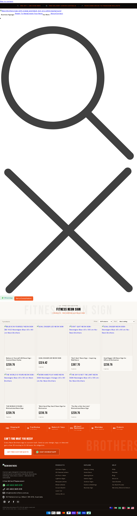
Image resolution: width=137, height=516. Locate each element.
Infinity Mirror (60, 494)
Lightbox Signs (60, 478)
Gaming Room (88, 475)
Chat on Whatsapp (47, 452)
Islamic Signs (88, 478)
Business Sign (88, 488)
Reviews (115, 472)
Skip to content (6, 1)
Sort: (115, 321)
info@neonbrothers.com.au (17, 493)
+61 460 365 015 (14, 485)
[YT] (18, 502)
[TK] (9, 502)
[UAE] (115, 507)
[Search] (68, 156)
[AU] (111, 507)
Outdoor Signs (88, 482)
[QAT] (124, 507)
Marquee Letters (61, 482)
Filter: (96, 321)
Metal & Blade (60, 485)
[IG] (4, 502)
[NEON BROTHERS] (27, 467)
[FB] (13, 502)
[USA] (132, 507)
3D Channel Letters (62, 472)
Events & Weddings (90, 485)
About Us (115, 478)
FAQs (113, 469)
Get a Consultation (24, 298)
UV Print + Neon (61, 475)
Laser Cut (59, 491)
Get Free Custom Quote (18, 452)
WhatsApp (8, 298)
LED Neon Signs (61, 469)
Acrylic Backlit (60, 488)
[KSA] (119, 507)
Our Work (46, 15)
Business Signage (7, 15)
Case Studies (116, 482)
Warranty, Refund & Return (121, 488)
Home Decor (88, 472)
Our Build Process (118, 485)
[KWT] (128, 507)
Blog (113, 475)
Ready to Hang (89, 469)
